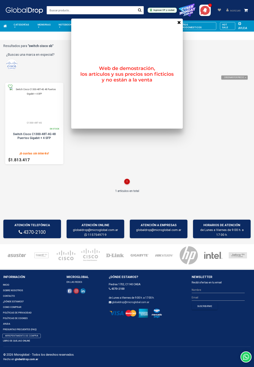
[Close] (179, 22)
